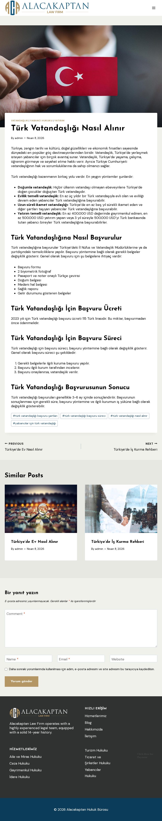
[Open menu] (153, 8)
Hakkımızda (94, 729)
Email (64, 659)
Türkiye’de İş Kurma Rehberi (135, 447)
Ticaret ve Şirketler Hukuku (97, 760)
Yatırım (59, 120)
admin (19, 138)
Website (117, 659)
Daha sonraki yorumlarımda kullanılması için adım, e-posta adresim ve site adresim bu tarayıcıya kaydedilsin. (81, 669)
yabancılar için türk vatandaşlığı (34, 423)
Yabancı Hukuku (41, 120)
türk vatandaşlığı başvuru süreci (83, 416)
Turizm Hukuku (96, 750)
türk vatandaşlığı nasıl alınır (128, 416)
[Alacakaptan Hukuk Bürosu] (47, 8)
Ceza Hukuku (19, 763)
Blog (88, 722)
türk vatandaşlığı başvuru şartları (35, 416)
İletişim (90, 736)
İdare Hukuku (19, 777)
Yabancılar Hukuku (93, 773)
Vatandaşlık (19, 120)
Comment (16, 614)
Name (12, 659)
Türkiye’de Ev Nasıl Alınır (24, 447)
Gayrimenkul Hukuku (25, 770)
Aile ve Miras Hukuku (25, 756)
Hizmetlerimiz (95, 716)
